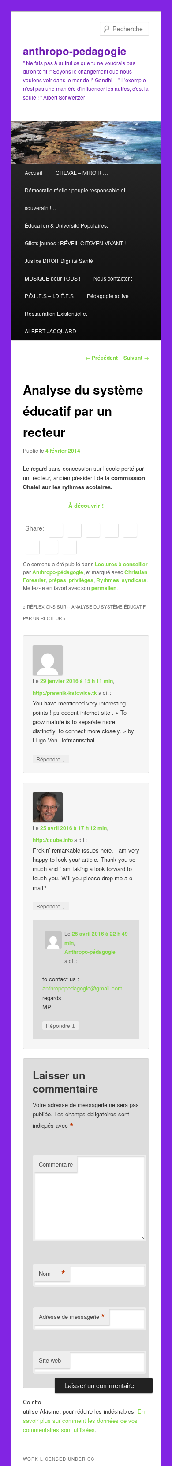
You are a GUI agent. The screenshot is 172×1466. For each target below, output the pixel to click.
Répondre (51, 759)
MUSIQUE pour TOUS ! (52, 278)
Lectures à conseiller (121, 564)
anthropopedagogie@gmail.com (82, 988)
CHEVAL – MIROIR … (82, 172)
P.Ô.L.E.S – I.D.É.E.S (49, 295)
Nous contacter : (112, 278)
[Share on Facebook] (56, 530)
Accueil (33, 172)
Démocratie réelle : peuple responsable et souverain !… (75, 198)
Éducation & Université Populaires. (66, 225)
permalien (103, 588)
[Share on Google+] (111, 530)
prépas (57, 580)
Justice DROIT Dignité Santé (59, 260)
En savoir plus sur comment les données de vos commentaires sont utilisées (84, 1420)
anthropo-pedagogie (74, 50)
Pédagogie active (108, 295)
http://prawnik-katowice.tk (65, 693)
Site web (50, 1360)
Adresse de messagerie (72, 1317)
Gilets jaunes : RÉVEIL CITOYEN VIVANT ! (75, 243)
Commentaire (56, 1164)
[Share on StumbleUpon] (51, 547)
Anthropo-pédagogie (57, 572)
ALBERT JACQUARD (50, 331)
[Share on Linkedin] (93, 530)
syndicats (134, 580)
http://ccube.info (53, 840)
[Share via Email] (69, 547)
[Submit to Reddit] (32, 547)
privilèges (81, 580)
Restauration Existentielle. (56, 313)
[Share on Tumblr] (130, 530)
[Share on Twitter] (74, 530)
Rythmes (107, 580)
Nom (52, 1274)
